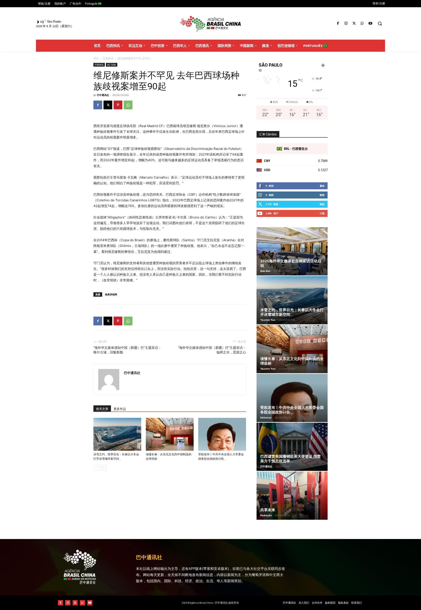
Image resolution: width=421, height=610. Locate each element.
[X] (354, 24)
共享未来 (267, 510)
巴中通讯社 (103, 95)
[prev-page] (96, 467)
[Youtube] (370, 24)
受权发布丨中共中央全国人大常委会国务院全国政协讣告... (292, 409)
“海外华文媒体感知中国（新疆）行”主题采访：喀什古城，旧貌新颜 (127, 350)
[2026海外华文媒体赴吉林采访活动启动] (292, 251)
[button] (380, 23)
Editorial (265, 417)
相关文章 (102, 409)
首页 (96, 58)
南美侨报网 (111, 294)
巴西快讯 (108, 58)
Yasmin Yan (268, 319)
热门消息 (111, 64)
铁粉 (322, 195)
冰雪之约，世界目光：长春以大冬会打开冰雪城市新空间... (292, 312)
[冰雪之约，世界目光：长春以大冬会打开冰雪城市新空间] (117, 434)
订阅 (322, 213)
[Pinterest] (118, 105)
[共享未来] (292, 496)
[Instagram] (346, 24)
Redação (266, 515)
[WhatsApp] (362, 24)
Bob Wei (265, 271)
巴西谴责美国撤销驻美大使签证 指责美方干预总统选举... (290, 458)
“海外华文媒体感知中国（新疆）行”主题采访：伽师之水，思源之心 (212, 350)
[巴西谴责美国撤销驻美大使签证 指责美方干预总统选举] (292, 447)
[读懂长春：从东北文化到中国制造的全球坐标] (170, 434)
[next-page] (103, 467)
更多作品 (120, 409)
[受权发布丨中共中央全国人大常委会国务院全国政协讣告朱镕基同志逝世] (222, 434)
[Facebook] (338, 24)
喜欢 (322, 185)
